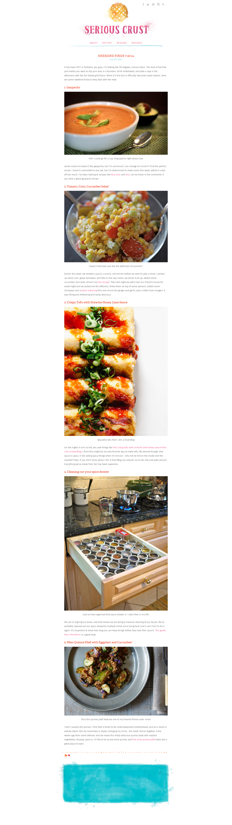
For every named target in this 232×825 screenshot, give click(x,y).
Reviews (122, 43)
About (94, 43)
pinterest (153, 4)
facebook (142, 4)
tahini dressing (89, 290)
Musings (137, 43)
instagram (158, 4)
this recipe (103, 282)
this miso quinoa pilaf (143, 739)
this (113, 174)
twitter (148, 4)
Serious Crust (117, 20)
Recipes (107, 43)
